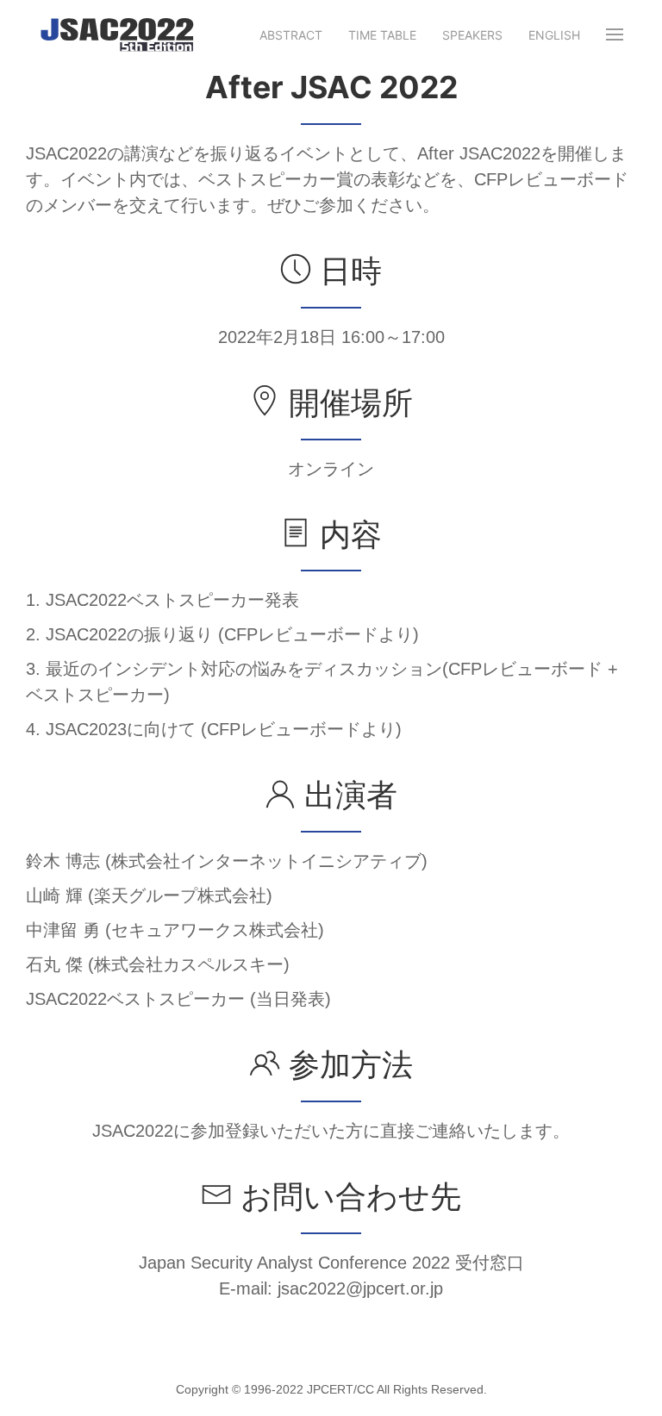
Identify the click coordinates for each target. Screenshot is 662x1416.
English (554, 35)
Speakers (472, 35)
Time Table (382, 35)
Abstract (290, 35)
